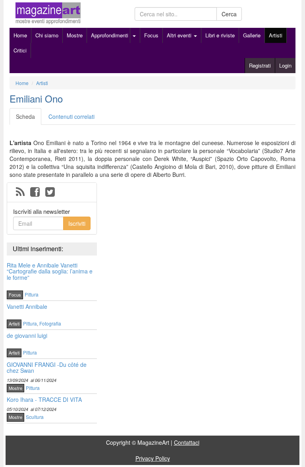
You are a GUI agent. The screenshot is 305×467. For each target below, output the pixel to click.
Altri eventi (180, 35)
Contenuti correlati (71, 116)
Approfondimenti (109, 35)
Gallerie (252, 35)
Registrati (260, 65)
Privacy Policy (152, 458)
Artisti (275, 35)
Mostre (75, 35)
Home (20, 35)
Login (285, 65)
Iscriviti (76, 223)
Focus (151, 35)
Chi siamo (46, 35)
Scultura (35, 416)
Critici (20, 50)
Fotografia (50, 323)
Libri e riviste (220, 35)
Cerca (229, 14)
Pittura (32, 294)
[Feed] (20, 192)
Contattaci (186, 442)
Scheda (25, 116)
